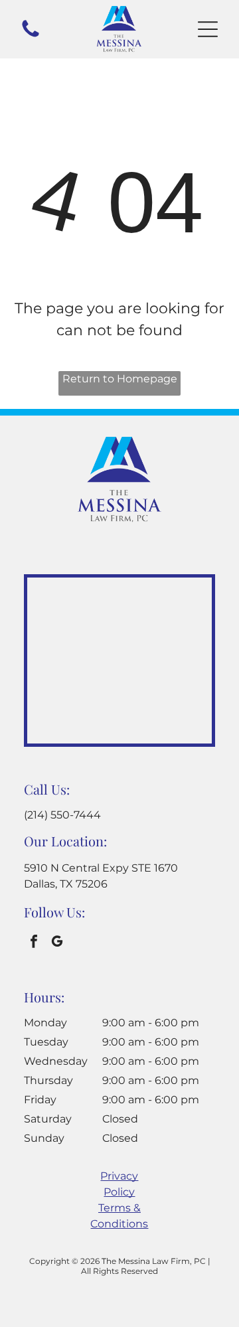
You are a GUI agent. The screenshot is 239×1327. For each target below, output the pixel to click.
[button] (208, 29)
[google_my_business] (57, 943)
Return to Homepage (119, 378)
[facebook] (34, 943)
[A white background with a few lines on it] (30, 36)
